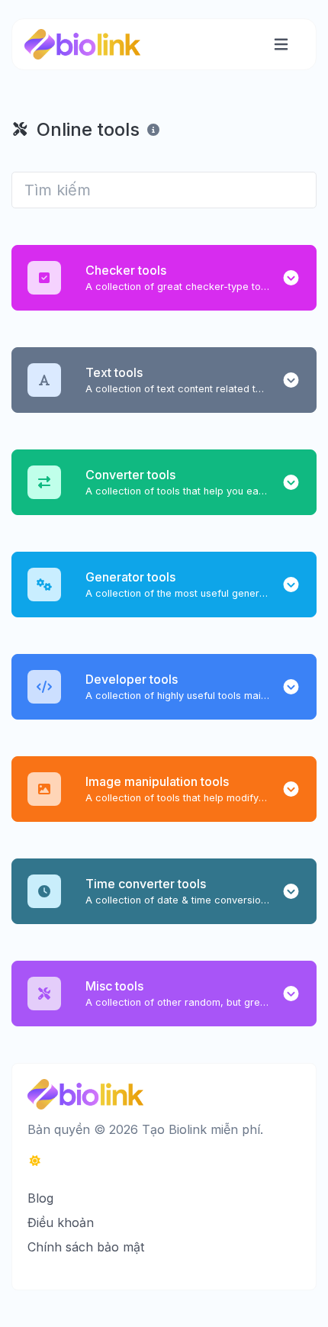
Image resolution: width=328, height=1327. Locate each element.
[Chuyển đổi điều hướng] (281, 45)
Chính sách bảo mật (85, 1247)
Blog (40, 1198)
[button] (291, 277)
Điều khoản (60, 1222)
